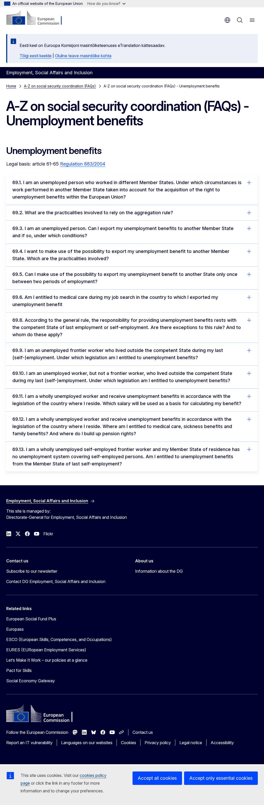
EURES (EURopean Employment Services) (46, 649)
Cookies (128, 742)
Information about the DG (159, 571)
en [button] (227, 20)
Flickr (48, 533)
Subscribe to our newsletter (31, 571)
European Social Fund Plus (31, 618)
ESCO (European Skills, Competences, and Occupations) (59, 639)
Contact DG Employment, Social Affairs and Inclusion (55, 581)
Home (11, 86)
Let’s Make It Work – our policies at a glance (46, 660)
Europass (15, 629)
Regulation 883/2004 (82, 164)
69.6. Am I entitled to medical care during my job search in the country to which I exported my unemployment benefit (115, 300)
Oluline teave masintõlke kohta (83, 55)
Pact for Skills (19, 670)
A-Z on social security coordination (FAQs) (60, 86)
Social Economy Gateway (30, 680)
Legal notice (190, 742)
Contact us (143, 732)
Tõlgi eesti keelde (36, 55)
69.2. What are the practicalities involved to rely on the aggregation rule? (92, 212)
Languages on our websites (86, 742)
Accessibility (222, 742)
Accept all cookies (157, 778)
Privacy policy (158, 742)
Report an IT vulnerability (29, 742)
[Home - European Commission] (37, 18)
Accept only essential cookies (221, 778)
